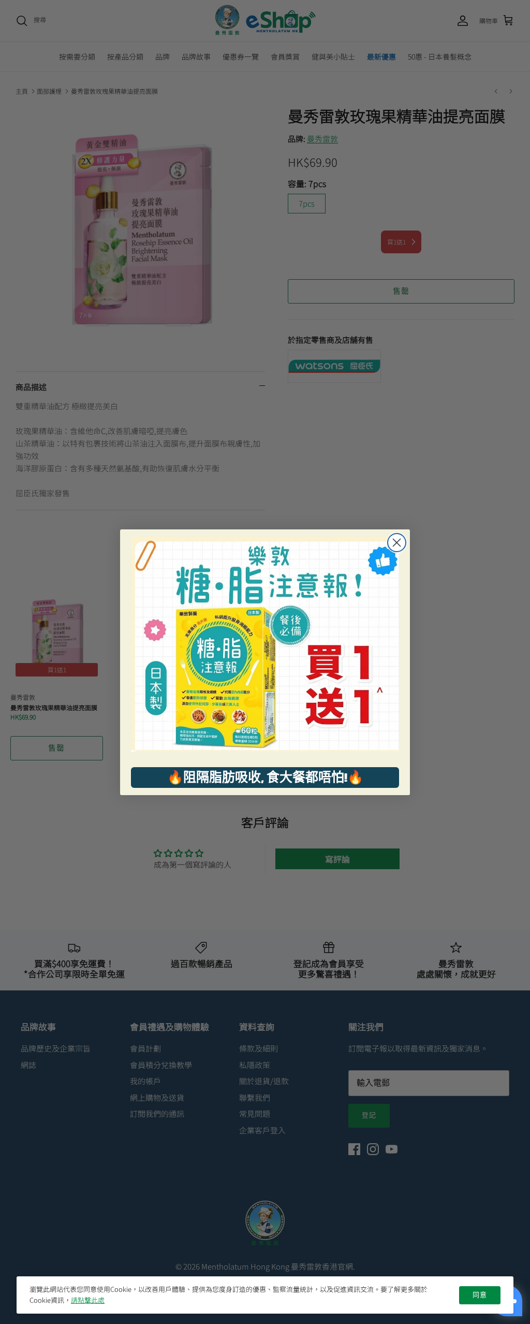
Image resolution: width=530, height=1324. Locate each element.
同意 (480, 1295)
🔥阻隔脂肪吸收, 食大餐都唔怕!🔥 (265, 777)
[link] (265, 644)
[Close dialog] (397, 543)
